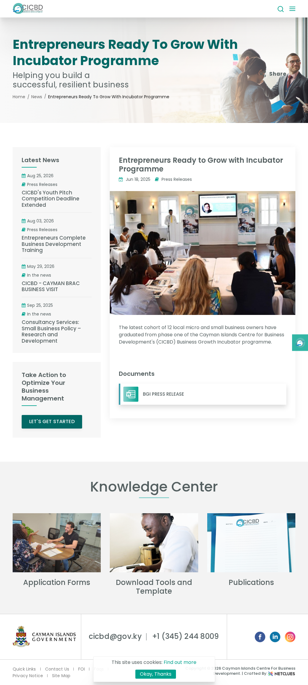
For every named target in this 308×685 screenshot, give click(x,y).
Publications (251, 582)
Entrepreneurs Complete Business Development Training (54, 244)
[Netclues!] (281, 673)
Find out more (180, 662)
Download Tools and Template (154, 586)
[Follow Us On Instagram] (290, 637)
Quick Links (24, 669)
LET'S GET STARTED (52, 421)
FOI (81, 669)
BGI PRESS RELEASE (163, 394)
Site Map (61, 676)
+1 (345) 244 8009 (185, 636)
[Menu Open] (292, 9)
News (36, 97)
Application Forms (56, 582)
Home (19, 97)
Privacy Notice (28, 676)
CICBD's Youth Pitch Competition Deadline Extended (50, 199)
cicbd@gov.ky (115, 636)
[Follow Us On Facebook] (260, 637)
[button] (280, 9)
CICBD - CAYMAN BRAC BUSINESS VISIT (51, 286)
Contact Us (57, 669)
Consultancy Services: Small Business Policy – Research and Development (51, 331)
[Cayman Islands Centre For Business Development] (28, 8)
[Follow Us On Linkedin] (275, 637)
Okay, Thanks (155, 674)
